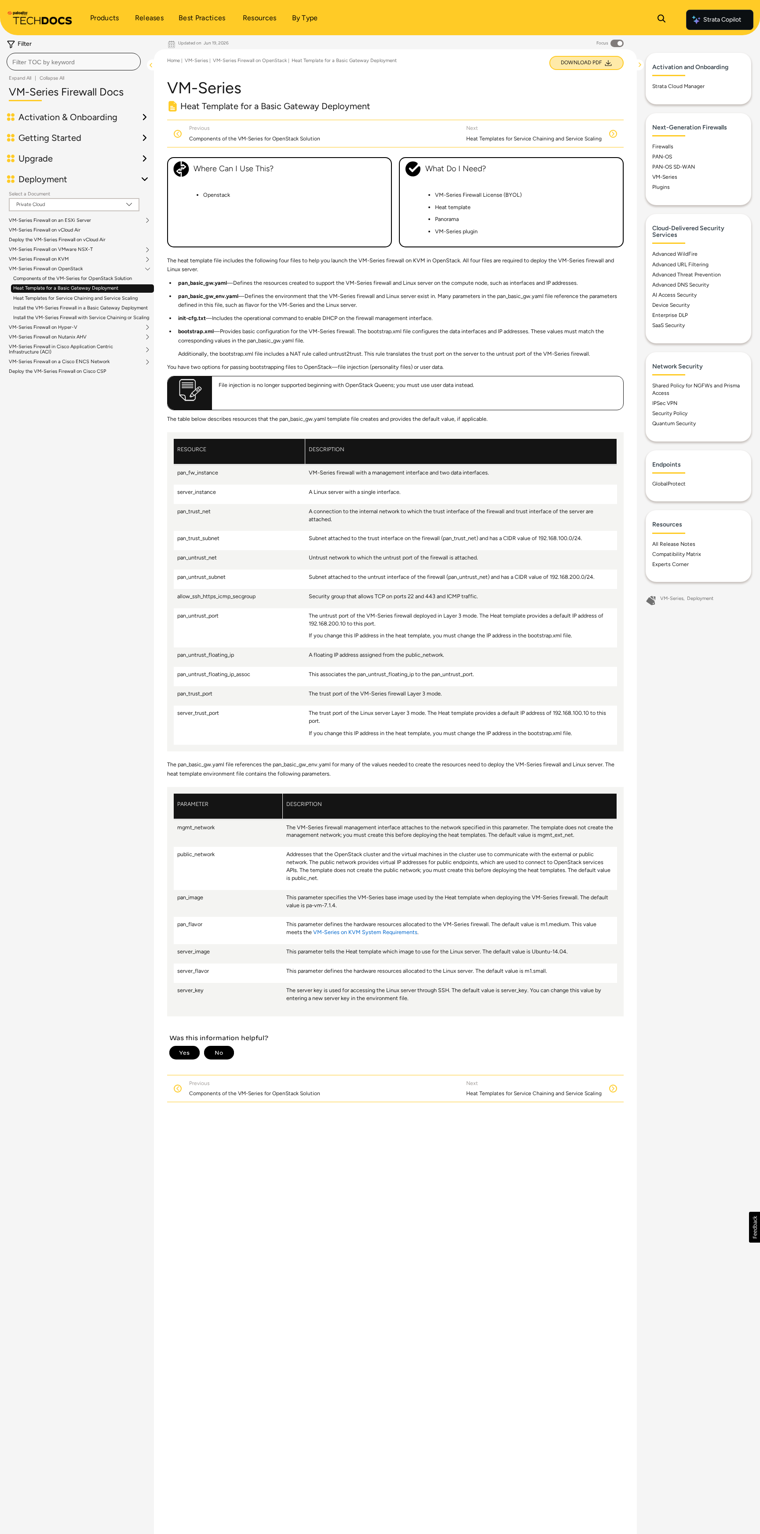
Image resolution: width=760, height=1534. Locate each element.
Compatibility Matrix (676, 554)
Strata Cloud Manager (678, 86)
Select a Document (29, 194)
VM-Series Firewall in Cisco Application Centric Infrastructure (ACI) (61, 349)
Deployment (700, 598)
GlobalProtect (669, 484)
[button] (754, 1227)
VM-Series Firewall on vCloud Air (44, 230)
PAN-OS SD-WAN (673, 167)
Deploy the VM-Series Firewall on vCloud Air (57, 240)
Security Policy (669, 413)
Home (173, 60)
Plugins (661, 187)
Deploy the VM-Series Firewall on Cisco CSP (57, 371)
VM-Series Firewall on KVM (39, 259)
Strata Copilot (722, 19)
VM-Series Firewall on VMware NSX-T (51, 249)
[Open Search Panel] (661, 20)
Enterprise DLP (670, 315)
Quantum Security (674, 423)
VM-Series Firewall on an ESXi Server (50, 220)
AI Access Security (674, 295)
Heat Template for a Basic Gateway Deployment (65, 288)
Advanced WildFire (675, 254)
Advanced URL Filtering (680, 264)
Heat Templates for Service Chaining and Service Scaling (75, 298)
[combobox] (74, 61)
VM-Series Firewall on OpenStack (46, 269)
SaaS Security (668, 325)
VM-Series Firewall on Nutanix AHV (48, 337)
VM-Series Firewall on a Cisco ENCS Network (59, 361)
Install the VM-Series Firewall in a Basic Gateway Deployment (80, 308)
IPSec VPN (664, 403)
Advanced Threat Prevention (686, 275)
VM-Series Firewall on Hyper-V (43, 327)
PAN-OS (662, 157)
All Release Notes (673, 544)
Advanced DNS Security (680, 285)
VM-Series (196, 60)
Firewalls (662, 146)
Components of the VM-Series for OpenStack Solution (72, 278)
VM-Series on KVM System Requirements (365, 932)
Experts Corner (670, 564)
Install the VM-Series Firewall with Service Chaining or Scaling (81, 317)
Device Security (671, 305)
